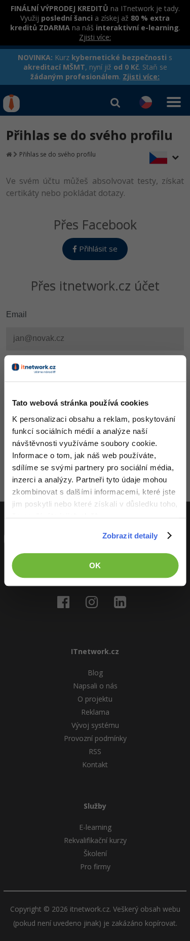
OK (95, 565)
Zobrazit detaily (130, 535)
